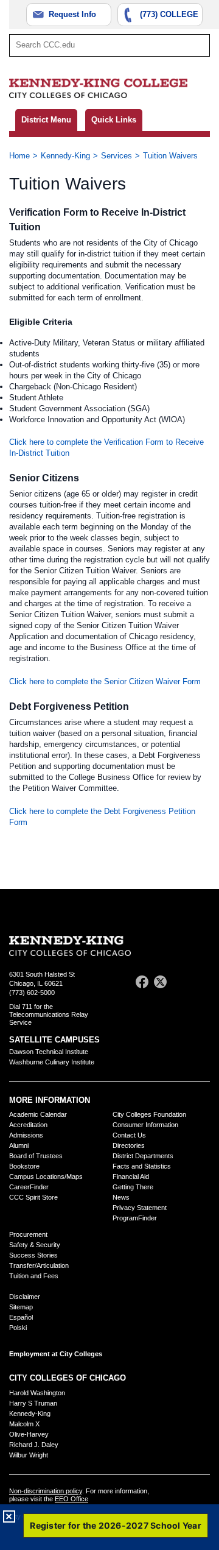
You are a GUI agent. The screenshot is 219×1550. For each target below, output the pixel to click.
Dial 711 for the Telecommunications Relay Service (48, 1014)
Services (116, 155)
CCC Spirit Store (33, 1197)
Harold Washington (37, 1392)
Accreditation (28, 1124)
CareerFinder (29, 1187)
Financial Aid (131, 1176)
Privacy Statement (140, 1207)
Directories (129, 1145)
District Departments (143, 1155)
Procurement (28, 1234)
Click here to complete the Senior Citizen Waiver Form (105, 681)
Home (19, 155)
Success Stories (33, 1255)
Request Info (72, 14)
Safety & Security (34, 1244)
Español (21, 1317)
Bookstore (24, 1166)
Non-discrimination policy (45, 1491)
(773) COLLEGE (169, 14)
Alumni (19, 1145)
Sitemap (21, 1307)
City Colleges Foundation (149, 1114)
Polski (18, 1327)
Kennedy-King (65, 155)
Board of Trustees (36, 1155)
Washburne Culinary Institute (51, 1062)
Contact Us (129, 1135)
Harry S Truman (33, 1403)
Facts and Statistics (142, 1166)
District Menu (46, 119)
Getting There (133, 1187)
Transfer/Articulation (39, 1265)
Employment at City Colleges (55, 1353)
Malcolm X (24, 1424)
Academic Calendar (38, 1114)
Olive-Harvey (29, 1434)
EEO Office (71, 1498)
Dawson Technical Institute (48, 1051)
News (121, 1197)
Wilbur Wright (28, 1455)
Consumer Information (145, 1124)
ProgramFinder (135, 1218)
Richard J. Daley (33, 1444)
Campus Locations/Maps (46, 1176)
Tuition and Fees (33, 1275)
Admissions (26, 1135)
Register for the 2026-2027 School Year (115, 1525)
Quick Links (113, 119)
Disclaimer (24, 1296)
